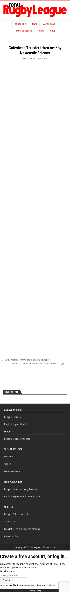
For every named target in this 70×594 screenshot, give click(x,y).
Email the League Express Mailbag (22, 528)
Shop (53, 31)
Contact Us (10, 521)
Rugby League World (15, 424)
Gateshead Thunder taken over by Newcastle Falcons (35, 50)
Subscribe (20, 24)
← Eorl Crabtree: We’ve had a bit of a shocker (25, 359)
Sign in (7, 463)
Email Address (7, 571)
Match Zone (49, 24)
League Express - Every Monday (21, 489)
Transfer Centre (23, 31)
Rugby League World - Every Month (22, 496)
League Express (28, 58)
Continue (7, 580)
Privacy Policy (11, 536)
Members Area (12, 471)
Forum (41, 31)
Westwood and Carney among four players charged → (39, 363)
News (34, 24)
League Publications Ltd (16, 514)
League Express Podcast (17, 438)
